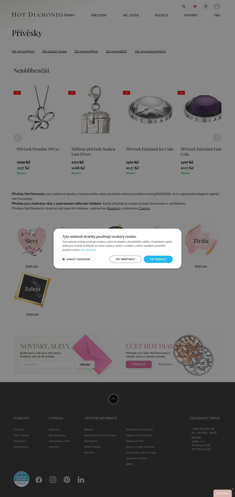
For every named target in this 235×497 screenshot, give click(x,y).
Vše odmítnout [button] (125, 259)
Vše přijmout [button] (158, 259)
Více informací (88, 250)
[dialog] (117, 249)
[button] (76, 259)
